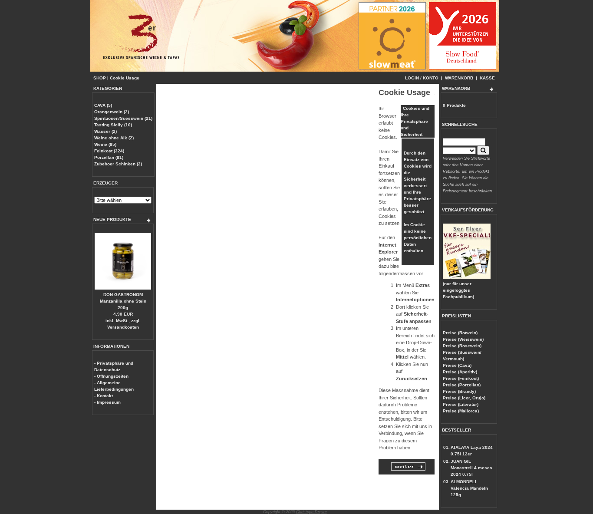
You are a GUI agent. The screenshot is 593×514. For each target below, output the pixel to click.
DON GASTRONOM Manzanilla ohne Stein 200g (123, 301)
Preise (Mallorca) (461, 411)
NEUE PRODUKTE (112, 219)
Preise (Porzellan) (462, 384)
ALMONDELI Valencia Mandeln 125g (469, 488)
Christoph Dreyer (311, 512)
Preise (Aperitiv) (460, 371)
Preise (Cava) (457, 365)
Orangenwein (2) (111, 111)
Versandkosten (123, 327)
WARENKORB (459, 78)
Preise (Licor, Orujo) (464, 397)
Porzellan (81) (108, 157)
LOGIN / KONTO (421, 78)
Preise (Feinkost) (461, 378)
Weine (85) (105, 144)
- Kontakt (103, 395)
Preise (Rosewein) (462, 345)
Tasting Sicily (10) (113, 124)
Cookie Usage (124, 78)
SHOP (99, 78)
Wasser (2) (105, 131)
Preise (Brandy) (459, 391)
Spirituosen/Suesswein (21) (123, 118)
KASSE (487, 78)
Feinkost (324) (109, 150)
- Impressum (107, 402)
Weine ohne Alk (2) (114, 137)
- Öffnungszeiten (111, 376)
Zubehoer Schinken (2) (118, 163)
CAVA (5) (103, 105)
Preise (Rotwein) (460, 332)
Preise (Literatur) (460, 404)
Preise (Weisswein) (463, 339)
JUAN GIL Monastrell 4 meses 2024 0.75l (471, 468)
